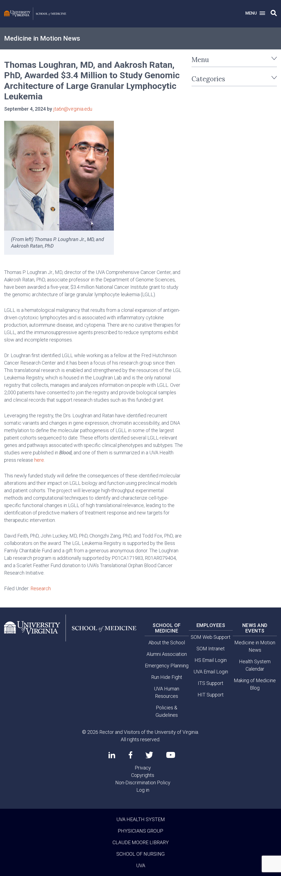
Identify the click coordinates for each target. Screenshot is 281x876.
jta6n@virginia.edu (72, 109)
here (39, 460)
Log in (142, 790)
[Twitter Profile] (149, 755)
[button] (273, 13)
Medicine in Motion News (42, 38)
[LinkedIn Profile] (112, 755)
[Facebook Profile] (130, 755)
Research (40, 588)
